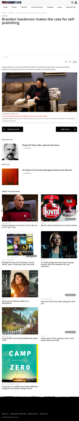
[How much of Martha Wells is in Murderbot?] (20, 283)
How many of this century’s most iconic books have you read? (57, 339)
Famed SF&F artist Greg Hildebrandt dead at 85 (19, 339)
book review (10, 384)
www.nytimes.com (11, 114)
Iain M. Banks (10, 260)
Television (24, 7)
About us (5, 414)
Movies (14, 7)
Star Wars (49, 299)
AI (46, 260)
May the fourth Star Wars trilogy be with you (58, 302)
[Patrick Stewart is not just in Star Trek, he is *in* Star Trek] (20, 207)
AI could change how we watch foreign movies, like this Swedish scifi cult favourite (57, 264)
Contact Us (44, 414)
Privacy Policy (33, 414)
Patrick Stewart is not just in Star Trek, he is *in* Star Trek (19, 226)
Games (59, 7)
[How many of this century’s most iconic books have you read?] (59, 320)
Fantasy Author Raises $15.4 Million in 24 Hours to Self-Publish (25, 116)
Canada (17, 384)
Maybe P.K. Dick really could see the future (40, 145)
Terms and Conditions (18, 414)
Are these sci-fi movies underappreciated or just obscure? (47, 170)
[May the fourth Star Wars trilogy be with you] (59, 283)
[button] (72, 2)
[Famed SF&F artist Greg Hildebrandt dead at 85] (20, 320)
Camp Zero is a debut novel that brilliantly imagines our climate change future (20, 387)
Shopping (50, 7)
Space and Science (37, 7)
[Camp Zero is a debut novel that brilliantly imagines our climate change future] (20, 363)
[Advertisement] (39, 39)
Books (5, 7)
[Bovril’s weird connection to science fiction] (59, 207)
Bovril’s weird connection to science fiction (59, 225)
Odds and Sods (71, 7)
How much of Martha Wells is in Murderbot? (15, 302)
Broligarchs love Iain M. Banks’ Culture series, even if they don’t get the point (18, 263)
